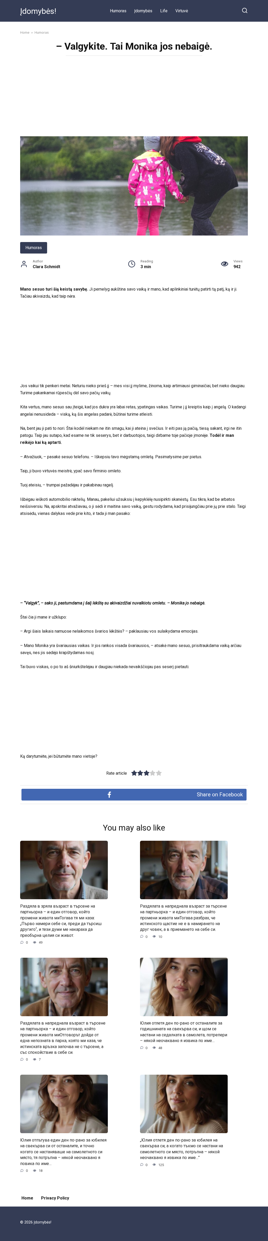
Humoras (118, 10)
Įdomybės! (38, 11)
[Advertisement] (134, 97)
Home (27, 1198)
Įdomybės (143, 10)
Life (164, 10)
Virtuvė (181, 10)
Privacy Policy (55, 1198)
